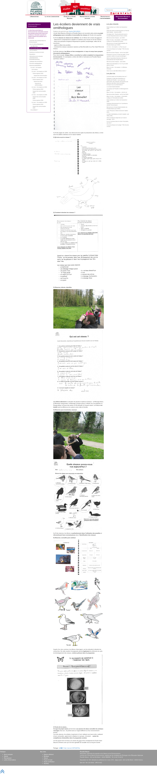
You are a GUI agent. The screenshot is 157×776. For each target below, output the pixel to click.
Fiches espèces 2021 (38, 79)
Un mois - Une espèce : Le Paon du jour (116, 47)
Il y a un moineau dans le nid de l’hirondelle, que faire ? (117, 122)
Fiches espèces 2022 (38, 89)
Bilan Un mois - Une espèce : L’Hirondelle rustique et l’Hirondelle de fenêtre (117, 40)
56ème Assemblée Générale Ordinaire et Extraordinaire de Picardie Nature (117, 58)
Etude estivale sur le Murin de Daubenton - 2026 (117, 27)
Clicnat (46, 758)
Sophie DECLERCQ (74, 31)
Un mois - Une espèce (36, 67)
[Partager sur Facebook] (61, 748)
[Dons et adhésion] (116, 13)
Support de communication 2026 (39, 97)
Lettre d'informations (10, 760)
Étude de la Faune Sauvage (70, 17)
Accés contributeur (49, 762)
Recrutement (7, 758)
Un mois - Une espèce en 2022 (39, 87)
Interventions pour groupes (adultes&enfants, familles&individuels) (36, 57)
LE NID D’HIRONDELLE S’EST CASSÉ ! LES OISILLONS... (118, 114)
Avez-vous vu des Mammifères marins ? (116, 70)
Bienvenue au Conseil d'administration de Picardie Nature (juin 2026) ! (117, 44)
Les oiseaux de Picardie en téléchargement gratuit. (117, 89)
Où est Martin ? (34, 110)
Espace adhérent (49, 754)
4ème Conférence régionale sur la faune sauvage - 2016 (117, 118)
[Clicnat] (118, 13)
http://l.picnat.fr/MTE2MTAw (72, 748)
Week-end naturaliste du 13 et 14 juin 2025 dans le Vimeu (117, 64)
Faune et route (48, 760)
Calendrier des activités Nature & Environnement (37, 41)
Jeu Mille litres (34, 46)
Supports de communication (38, 84)
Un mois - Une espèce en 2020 (39, 71)
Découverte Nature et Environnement (123, 17)
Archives (46, 763)
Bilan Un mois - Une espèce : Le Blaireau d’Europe (117, 67)
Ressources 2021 (38, 81)
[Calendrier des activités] (111, 13)
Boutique (46, 756)
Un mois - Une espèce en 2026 (39, 94)
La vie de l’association (52, 16)
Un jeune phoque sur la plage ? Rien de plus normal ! (118, 49)
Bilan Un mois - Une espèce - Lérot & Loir (117, 92)
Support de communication (40, 75)
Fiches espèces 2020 (38, 73)
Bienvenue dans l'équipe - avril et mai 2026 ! (118, 52)
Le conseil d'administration (113, 86)
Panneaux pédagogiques (35, 63)
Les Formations (33, 50)
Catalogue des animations (35, 61)
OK (129, 10)
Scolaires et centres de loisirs (36, 52)
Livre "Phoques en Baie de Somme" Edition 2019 (117, 111)
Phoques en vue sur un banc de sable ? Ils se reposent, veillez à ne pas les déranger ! (118, 55)
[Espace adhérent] (114, 13)
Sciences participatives (35, 65)
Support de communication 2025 (39, 107)
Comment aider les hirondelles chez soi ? (117, 76)
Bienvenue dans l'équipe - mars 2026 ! (116, 61)
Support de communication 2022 (39, 91)
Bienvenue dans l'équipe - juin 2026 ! (116, 37)
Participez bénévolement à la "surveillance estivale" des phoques (117, 104)
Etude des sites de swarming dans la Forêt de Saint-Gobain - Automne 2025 (118, 31)
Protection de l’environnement (105, 17)
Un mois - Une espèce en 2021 (39, 77)
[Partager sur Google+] (63, 748)
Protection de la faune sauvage (87, 17)
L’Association (34, 16)
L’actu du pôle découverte (35, 48)
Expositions (32, 54)
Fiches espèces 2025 (38, 104)
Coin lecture (35, 69)
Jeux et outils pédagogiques (36, 44)
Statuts (6, 756)
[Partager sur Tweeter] (60, 748)
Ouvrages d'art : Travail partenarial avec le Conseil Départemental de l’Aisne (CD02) (117, 34)
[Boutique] (121, 13)
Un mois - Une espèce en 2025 (39, 102)
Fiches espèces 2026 (38, 100)
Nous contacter (8, 754)
